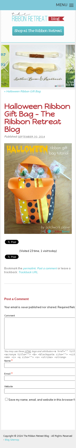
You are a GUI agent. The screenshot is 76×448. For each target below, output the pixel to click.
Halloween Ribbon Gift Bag (22, 91)
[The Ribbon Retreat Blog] (38, 16)
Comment (9, 315)
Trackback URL (28, 272)
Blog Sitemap (12, 439)
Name (7, 360)
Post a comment (47, 268)
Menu (61, 5)
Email (7, 373)
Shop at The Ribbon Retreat (38, 29)
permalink (29, 268)
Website (8, 386)
